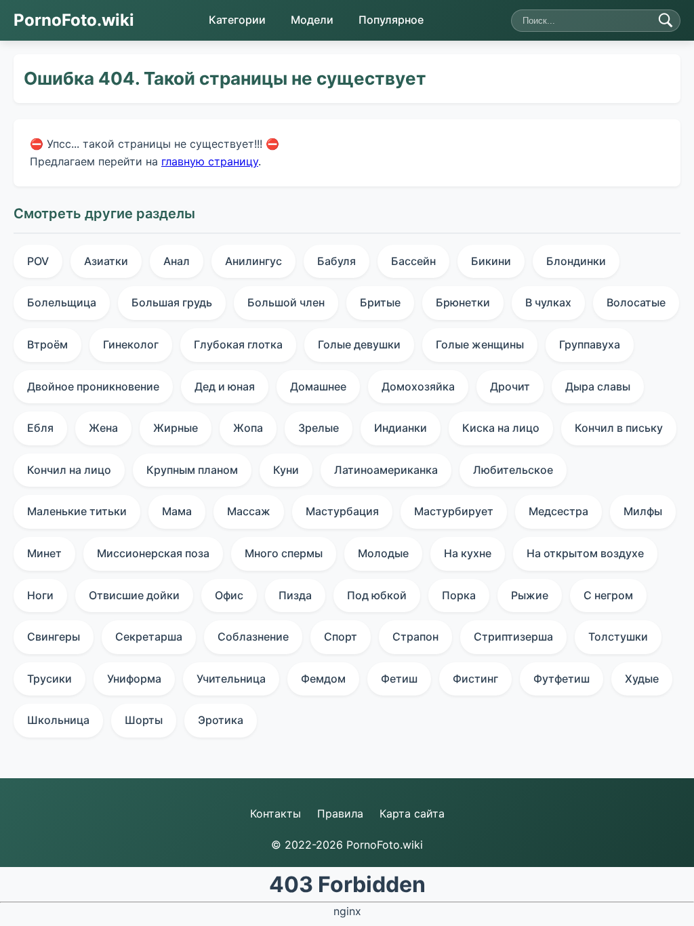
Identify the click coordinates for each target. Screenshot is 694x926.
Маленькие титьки (77, 511)
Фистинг (475, 678)
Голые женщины (480, 344)
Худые (642, 678)
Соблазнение (253, 636)
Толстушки (618, 636)
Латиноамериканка (386, 470)
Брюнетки (463, 302)
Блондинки (576, 261)
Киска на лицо (500, 428)
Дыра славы (597, 386)
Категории (237, 19)
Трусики (49, 678)
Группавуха (589, 344)
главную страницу (209, 160)
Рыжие (529, 595)
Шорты (144, 720)
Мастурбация (342, 511)
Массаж (248, 511)
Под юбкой (377, 595)
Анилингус (253, 261)
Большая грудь (171, 302)
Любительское (513, 470)
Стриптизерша (513, 636)
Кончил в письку (619, 428)
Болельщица (61, 302)
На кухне (467, 553)
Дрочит (510, 386)
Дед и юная (225, 386)
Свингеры (53, 636)
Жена (103, 428)
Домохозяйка (418, 386)
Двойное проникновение (93, 386)
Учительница (231, 678)
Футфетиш (561, 678)
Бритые (380, 302)
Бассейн (413, 261)
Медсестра (558, 511)
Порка (459, 595)
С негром (608, 595)
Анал (176, 261)
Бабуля (336, 261)
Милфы (643, 511)
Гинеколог (131, 344)
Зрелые (318, 428)
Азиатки (106, 261)
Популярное (391, 19)
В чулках (548, 302)
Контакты (275, 813)
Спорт (340, 636)
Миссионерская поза (153, 553)
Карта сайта (412, 813)
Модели (312, 19)
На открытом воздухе (585, 553)
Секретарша (148, 636)
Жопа (248, 428)
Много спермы (284, 553)
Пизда (295, 595)
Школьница (58, 720)
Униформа (134, 678)
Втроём (47, 344)
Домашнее (318, 386)
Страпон (415, 636)
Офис (229, 595)
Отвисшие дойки (134, 595)
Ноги (40, 595)
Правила (340, 813)
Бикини (491, 261)
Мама (177, 511)
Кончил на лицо (69, 470)
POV (38, 261)
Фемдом (323, 678)
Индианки (400, 428)
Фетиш (399, 678)
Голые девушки (359, 344)
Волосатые (636, 302)
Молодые (383, 553)
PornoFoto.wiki (74, 20)
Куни (286, 470)
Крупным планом (192, 470)
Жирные (175, 428)
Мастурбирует (453, 511)
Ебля (40, 428)
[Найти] (665, 20)
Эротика (220, 720)
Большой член (286, 302)
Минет (44, 553)
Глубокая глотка (238, 344)
